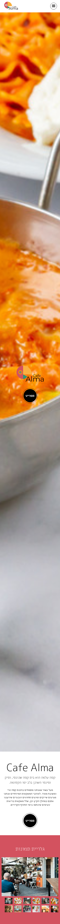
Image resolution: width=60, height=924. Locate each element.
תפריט (30, 395)
